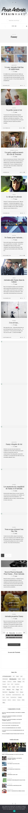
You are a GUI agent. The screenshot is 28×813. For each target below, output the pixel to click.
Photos (16, 150)
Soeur (4, 697)
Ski (23, 694)
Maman (8, 689)
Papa (16, 71)
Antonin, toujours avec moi (12, 725)
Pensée (21, 692)
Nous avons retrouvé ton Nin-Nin (14, 530)
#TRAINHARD (7, 676)
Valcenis (14, 699)
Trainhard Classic (13, 697)
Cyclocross (9, 681)
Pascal (17, 692)
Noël (13, 689)
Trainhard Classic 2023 (12, 774)
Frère (8, 684)
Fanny (19, 681)
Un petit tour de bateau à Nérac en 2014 (16, 790)
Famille (14, 681)
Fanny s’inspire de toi (14, 444)
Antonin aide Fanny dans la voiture (14, 281)
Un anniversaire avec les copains (13, 727)
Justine (13, 686)
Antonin (12, 679)
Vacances (4, 699)
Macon (4, 689)
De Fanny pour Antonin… (14, 237)
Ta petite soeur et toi (14, 110)
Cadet (19, 679)
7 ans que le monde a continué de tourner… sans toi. (14, 759)
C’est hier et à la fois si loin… (13, 763)
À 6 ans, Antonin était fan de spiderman (14, 68)
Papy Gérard (5, 692)
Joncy (9, 686)
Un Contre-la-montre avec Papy (13, 722)
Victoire (18, 699)
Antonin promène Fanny (14, 616)
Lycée (22, 686)
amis (21, 676)
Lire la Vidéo (14, 609)
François (4, 684)
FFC (23, 681)
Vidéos (14, 194)
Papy (21, 689)
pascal (3, 719)
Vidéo (23, 699)
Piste (3, 694)
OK (14, 811)
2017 (14, 676)
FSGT (12, 684)
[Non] (26, 809)
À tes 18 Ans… (14, 322)
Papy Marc (11, 692)
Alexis (17, 676)
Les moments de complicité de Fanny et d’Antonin (14, 487)
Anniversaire (5, 679)
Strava (8, 697)
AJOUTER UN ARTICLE (14, 20)
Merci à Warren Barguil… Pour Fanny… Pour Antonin (14, 573)
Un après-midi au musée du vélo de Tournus (14, 153)
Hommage (5, 686)
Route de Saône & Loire (17, 694)
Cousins (4, 681)
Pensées (12, 150)
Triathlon (20, 697)
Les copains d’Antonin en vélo (13, 769)
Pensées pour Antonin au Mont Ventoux (15, 733)
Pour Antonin (8, 694)
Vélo (4, 702)
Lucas (18, 686)
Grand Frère (17, 684)
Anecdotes (14, 65)
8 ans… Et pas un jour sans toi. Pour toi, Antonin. (13, 754)
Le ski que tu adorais (14, 197)
